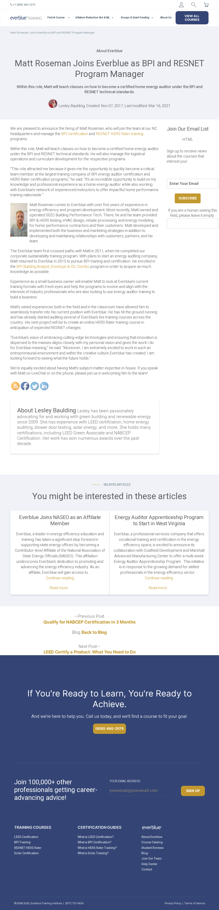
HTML (187, 139)
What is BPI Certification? (94, 842)
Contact (146, 869)
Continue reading (60, 578)
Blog (144, 853)
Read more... (59, 588)
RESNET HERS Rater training (119, 134)
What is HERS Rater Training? (97, 848)
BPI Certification (74, 134)
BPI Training (22, 842)
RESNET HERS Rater (27, 848)
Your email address (125, 781)
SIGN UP (193, 791)
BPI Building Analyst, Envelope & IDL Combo (52, 267)
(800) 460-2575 (109, 728)
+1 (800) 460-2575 (23, 5)
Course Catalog (152, 842)
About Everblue (151, 837)
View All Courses (192, 17)
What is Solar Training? (93, 853)
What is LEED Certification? (96, 837)
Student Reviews (152, 848)
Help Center (149, 864)
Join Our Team (151, 858)
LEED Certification (26, 837)
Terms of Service (194, 903)
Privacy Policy (173, 903)
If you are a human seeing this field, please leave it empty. (192, 213)
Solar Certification (26, 853)
